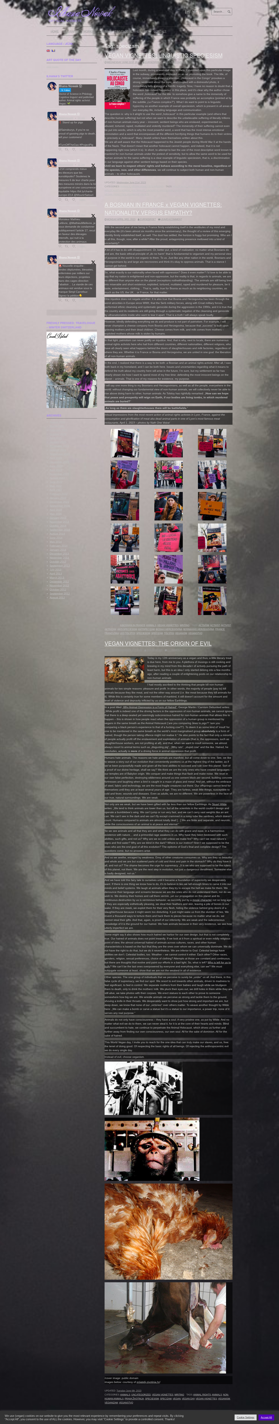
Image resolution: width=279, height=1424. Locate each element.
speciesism (209, 190)
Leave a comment (176, 62)
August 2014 (57, 533)
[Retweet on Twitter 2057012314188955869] (67, 246)
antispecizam (146, 629)
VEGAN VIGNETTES (142, 186)
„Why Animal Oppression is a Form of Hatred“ (149, 707)
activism (204, 625)
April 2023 (56, 469)
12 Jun (81, 164)
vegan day (188, 1398)
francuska (112, 633)
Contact (160, 31)
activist (215, 625)
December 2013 (59, 553)
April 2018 (56, 509)
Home (55, 31)
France (220, 629)
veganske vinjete (138, 194)
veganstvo (195, 633)
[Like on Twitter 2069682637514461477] (74, 149)
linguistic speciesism (159, 190)
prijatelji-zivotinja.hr (148, 1382)
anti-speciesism (127, 629)
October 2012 (58, 589)
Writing (158, 186)
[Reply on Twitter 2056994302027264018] (61, 300)
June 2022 (56, 481)
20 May (81, 215)
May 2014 (56, 541)
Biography (71, 31)
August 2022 (57, 477)
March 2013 (57, 577)
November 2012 (59, 585)
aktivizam (110, 629)
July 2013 (55, 569)
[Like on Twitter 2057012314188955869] (74, 246)
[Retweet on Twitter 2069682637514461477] (67, 149)
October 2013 (58, 561)
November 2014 (59, 521)
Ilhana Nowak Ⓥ (69, 113)
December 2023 (59, 461)
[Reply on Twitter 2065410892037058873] (61, 200)
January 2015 (58, 517)
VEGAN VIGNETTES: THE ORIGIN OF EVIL (158, 643)
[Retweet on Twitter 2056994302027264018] (67, 300)
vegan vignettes (115, 194)
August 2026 (57, 422)
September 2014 (60, 529)
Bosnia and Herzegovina (198, 629)
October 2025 (58, 434)
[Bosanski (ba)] (53, 50)
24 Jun (81, 118)
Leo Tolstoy (127, 633)
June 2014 (56, 537)
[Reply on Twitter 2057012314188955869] (61, 246)
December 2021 (59, 501)
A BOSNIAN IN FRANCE (132, 625)
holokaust (138, 190)
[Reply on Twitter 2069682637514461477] (61, 149)
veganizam (111, 1402)
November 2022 (59, 473)
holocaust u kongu (117, 190)
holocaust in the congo (203, 186)
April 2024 (56, 457)
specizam (223, 190)
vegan (177, 1398)
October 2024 (58, 449)
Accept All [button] (266, 1417)
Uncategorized (141, 1394)
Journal (104, 31)
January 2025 (58, 442)
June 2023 (56, 465)
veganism (181, 633)
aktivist (226, 625)
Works (88, 31)
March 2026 (57, 426)
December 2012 (59, 581)
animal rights (202, 1394)
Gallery (143, 31)
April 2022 (56, 489)
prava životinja (134, 1398)
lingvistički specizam (187, 190)
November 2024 (59, 446)
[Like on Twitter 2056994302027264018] (74, 300)
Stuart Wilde (219, 804)
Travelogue (123, 31)
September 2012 (60, 593)
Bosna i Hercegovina (169, 629)
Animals (125, 186)
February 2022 (59, 493)
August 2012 (57, 597)
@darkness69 (66, 118)
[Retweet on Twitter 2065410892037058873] (67, 200)
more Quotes (52, 67)
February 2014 (59, 545)
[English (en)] (48, 50)
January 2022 (58, 497)
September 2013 (60, 565)
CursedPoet (153, 62)
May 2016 (56, 513)
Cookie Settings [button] (245, 1417)
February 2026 (59, 430)
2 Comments (175, 650)
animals (217, 1394)
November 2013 (59, 557)
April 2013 (56, 573)
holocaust (180, 186)
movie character (202, 899)
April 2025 (56, 438)
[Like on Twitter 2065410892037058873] (74, 200)
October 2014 (58, 525)
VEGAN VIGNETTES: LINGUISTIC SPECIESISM (163, 55)
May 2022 (56, 485)
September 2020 (60, 505)
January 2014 (58, 549)
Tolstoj (169, 633)
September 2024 (60, 453)
